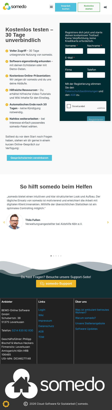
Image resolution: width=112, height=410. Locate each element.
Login (41, 309)
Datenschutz (46, 326)
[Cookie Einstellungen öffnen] (6, 406)
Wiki (41, 315)
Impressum (45, 320)
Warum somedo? (85, 318)
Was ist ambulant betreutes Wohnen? (92, 311)
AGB (41, 331)
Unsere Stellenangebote (90, 323)
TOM (41, 337)
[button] (51, 6)
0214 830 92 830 (22, 330)
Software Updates (86, 328)
